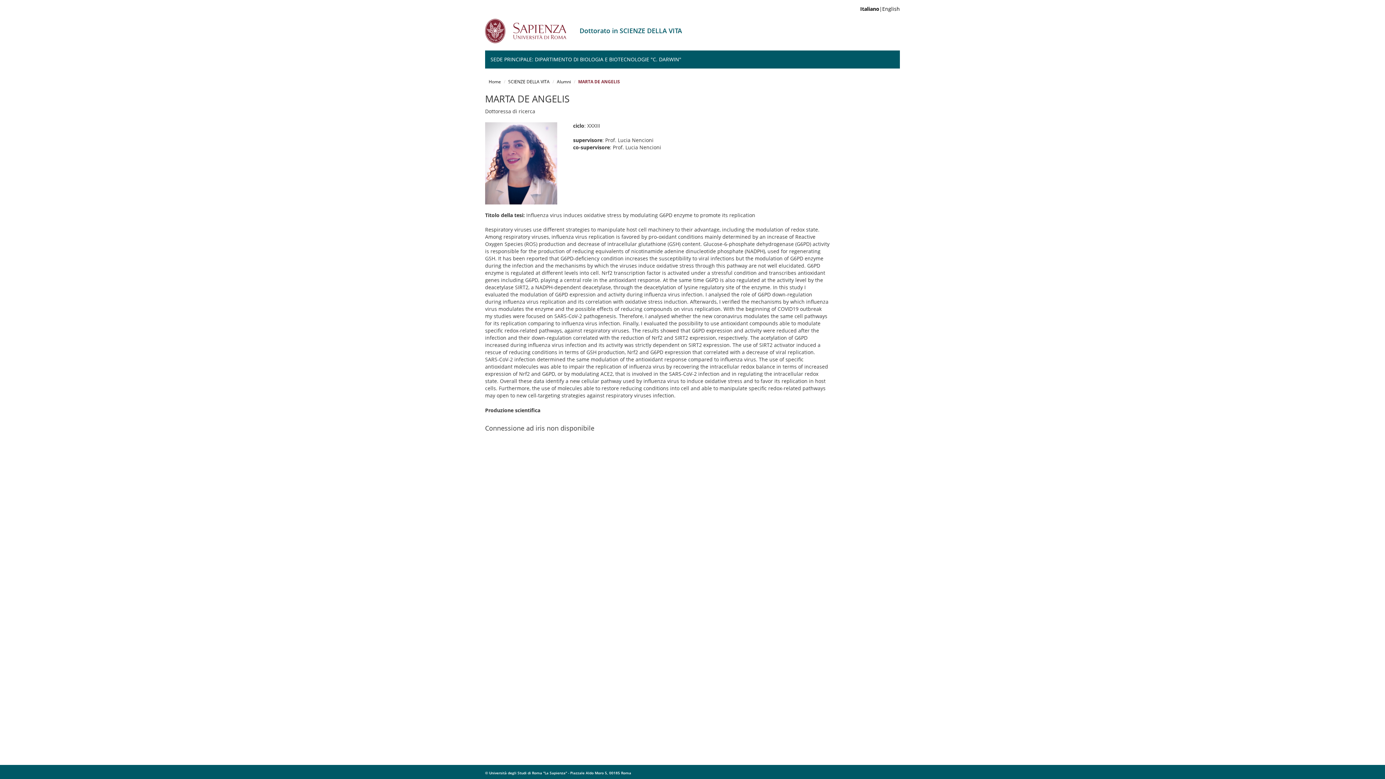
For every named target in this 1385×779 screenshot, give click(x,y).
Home (495, 82)
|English (880, 8)
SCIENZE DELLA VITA (529, 82)
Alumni (564, 82)
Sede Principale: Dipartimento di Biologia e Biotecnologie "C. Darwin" (586, 59)
